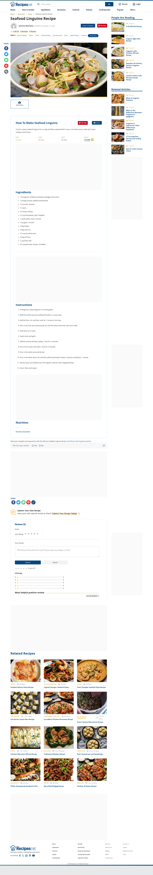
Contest (125, 847)
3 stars (31, 534)
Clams (37, 35)
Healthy (80, 844)
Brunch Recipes (22, 35)
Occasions (61, 10)
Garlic (66, 35)
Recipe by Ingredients (84, 851)
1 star (25, 534)
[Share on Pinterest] (102, 25)
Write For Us (108, 847)
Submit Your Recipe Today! (64, 513)
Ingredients (45, 10)
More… (133, 10)
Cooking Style (56, 858)
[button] (6, 72)
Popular (120, 10)
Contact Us (126, 844)
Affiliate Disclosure (128, 851)
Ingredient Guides (83, 858)
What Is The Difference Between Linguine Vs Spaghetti (134, 113)
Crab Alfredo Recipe (134, 26)
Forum (125, 4)
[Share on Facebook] (6, 48)
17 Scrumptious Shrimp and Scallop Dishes (133, 138)
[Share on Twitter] (6, 54)
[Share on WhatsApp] (6, 60)
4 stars (34, 534)
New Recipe (81, 847)
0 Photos (32, 31)
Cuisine (54, 854)
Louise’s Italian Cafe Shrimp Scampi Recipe (134, 78)
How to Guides (28, 10)
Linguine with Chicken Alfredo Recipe (132, 53)
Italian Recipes (74, 35)
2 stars (28, 534)
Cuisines (75, 10)
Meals (54, 844)
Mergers (107, 851)
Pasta (30, 14)
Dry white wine (57, 35)
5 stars (37, 534)
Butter (31, 35)
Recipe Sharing (76, 441)
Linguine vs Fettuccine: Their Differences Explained (132, 126)
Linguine (83, 35)
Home (12, 14)
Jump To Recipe (88, 26)
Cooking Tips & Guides (84, 854)
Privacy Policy (109, 858)
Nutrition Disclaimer (23, 431)
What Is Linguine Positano (132, 99)
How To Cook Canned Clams (134, 150)
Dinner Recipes (46, 35)
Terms (124, 854)
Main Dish (21, 14)
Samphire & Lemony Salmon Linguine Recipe (134, 65)
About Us (107, 844)
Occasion (54, 851)
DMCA (107, 854)
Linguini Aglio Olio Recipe (133, 40)
